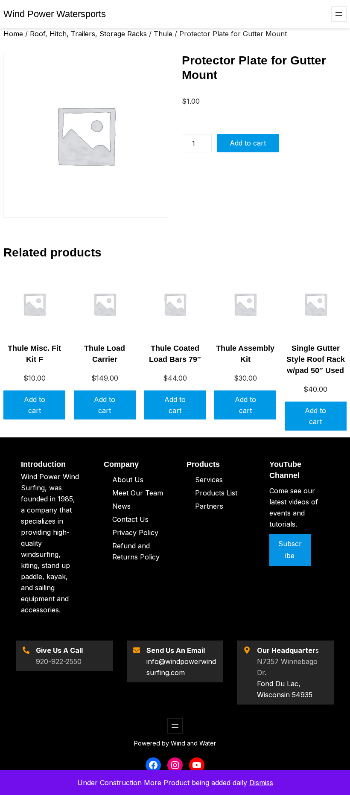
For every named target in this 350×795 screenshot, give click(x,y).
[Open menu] (339, 14)
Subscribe (290, 549)
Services (209, 479)
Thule (163, 33)
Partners (209, 506)
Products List (216, 493)
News (121, 506)
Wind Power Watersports (54, 14)
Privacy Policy (135, 532)
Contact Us (130, 519)
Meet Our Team (137, 493)
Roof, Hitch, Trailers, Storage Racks (88, 33)
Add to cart (248, 143)
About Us (127, 479)
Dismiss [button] (261, 782)
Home (13, 33)
